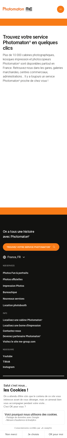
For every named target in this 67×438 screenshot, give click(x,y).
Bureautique (10, 292)
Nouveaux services (13, 298)
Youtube (8, 356)
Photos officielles (13, 279)
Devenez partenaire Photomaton (22, 336)
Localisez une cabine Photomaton (22, 320)
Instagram (8, 367)
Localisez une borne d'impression (22, 325)
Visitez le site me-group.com (19, 341)
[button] (60, 9)
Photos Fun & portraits (15, 272)
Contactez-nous (12, 330)
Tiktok (6, 361)
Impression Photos (13, 285)
